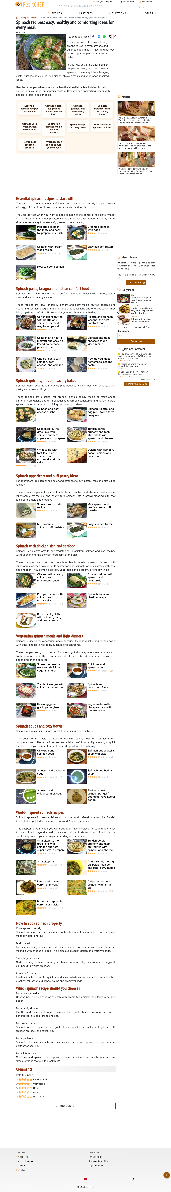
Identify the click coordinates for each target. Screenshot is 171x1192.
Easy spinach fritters (101, 246)
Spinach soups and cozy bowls (78, 126)
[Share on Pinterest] (115, 36)
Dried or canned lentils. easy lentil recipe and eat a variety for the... (142, 310)
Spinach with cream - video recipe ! (50, 248)
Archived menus (133, 327)
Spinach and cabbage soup (51, 772)
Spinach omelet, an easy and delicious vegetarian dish (49, 667)
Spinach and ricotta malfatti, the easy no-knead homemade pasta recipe (50, 342)
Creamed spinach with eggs (99, 228)
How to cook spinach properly (29, 144)
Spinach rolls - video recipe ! (50, 506)
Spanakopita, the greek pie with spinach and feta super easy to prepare (51, 433)
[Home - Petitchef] (17, 17)
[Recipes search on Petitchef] (138, 6)
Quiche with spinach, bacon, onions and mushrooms (101, 453)
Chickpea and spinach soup (96, 666)
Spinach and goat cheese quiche (48, 410)
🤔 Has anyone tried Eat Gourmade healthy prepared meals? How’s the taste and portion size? (134, 356)
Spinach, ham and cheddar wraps (99, 596)
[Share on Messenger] (99, 36)
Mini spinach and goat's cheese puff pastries (99, 507)
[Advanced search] (143, 6)
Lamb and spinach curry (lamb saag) (48, 883)
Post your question (137, 384)
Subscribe (136, 341)
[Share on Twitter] (110, 36)
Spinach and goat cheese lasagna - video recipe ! (99, 341)
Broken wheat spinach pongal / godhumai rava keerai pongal (101, 795)
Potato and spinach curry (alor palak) (49, 903)
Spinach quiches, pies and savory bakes (77, 110)
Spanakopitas (45, 861)
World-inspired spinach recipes (102, 126)
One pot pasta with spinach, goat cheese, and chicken (50, 362)
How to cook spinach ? (50, 268)
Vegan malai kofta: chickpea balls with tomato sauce (100, 707)
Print (147, 327)
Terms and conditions (99, 1161)
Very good (38, 1083)
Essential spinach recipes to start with (29, 108)
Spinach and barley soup (100, 772)
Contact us (94, 1152)
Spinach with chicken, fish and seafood (29, 126)
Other (148, 13)
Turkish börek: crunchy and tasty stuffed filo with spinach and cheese (100, 433)
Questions (118, 13)
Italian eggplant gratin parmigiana (48, 706)
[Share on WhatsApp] (104, 36)
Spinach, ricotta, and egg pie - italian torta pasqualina (101, 412)
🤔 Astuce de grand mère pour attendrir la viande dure (132, 365)
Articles (86, 13)
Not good (38, 1096)
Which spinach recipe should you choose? (53, 144)
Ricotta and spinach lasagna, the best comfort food (100, 320)
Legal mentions (96, 1165)
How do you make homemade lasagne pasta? (100, 362)
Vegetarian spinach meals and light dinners (54, 128)
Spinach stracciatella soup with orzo (101, 752)
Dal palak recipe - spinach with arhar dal (99, 884)
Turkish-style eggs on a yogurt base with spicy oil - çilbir (142, 300)
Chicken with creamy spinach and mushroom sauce (50, 577)
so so (35, 1092)
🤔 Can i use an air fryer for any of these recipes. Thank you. (133, 373)
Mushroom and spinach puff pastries (50, 526)
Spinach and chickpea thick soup (49, 792)
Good (36, 1088)
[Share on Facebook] (93, 36)
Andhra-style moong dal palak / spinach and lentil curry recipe (101, 864)
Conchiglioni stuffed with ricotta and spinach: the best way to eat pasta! (50, 321)
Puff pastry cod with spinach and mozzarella (50, 597)
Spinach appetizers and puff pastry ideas (102, 110)
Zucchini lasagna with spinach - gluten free (50, 686)
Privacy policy (95, 1157)
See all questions (146, 380)
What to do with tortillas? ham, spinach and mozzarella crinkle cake (48, 456)
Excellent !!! (39, 1079)
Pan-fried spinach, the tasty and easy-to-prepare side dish (50, 230)
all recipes (64, 1105)
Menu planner (134, 282)
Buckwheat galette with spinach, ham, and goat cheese (49, 617)
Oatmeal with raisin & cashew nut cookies (141, 320)
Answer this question (125, 361)
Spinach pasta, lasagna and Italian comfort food (53, 110)
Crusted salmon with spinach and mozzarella (101, 577)
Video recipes (24, 1157)
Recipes (56, 13)
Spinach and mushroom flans (98, 686)
